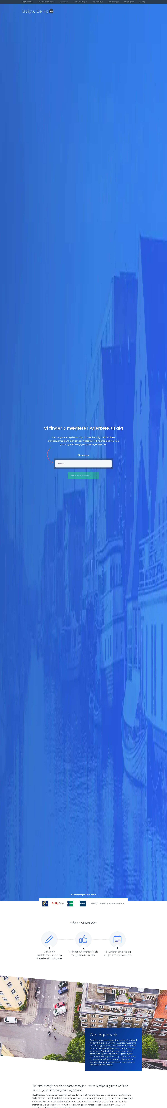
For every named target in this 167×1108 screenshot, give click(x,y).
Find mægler (64, 2)
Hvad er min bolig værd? (46, 2)
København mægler (80, 2)
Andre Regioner (129, 2)
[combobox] (83, 463)
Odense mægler (113, 2)
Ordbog (142, 2)
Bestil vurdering (27, 2)
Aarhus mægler (97, 2)
